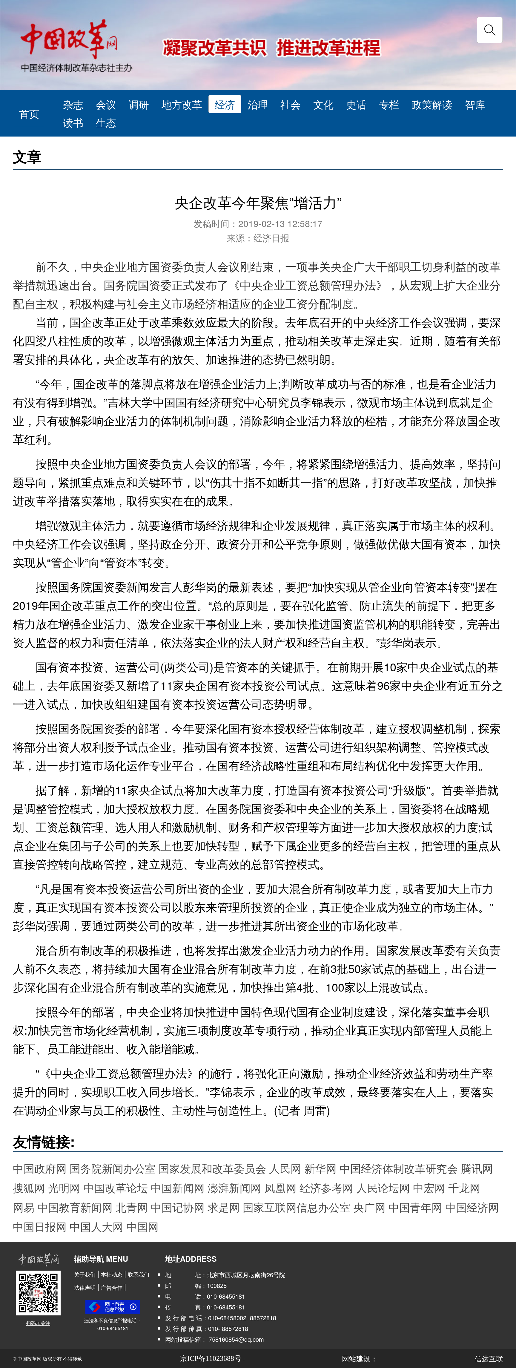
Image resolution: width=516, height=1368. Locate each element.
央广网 (369, 1206)
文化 (323, 104)
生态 (106, 122)
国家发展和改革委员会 (212, 1168)
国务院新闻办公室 (113, 1168)
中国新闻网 (178, 1187)
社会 (290, 104)
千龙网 (464, 1187)
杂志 (73, 104)
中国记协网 (178, 1206)
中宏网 (429, 1187)
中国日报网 (40, 1226)
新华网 (320, 1168)
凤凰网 (280, 1187)
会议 (106, 104)
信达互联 (488, 1358)
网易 (23, 1206)
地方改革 (182, 104)
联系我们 (138, 1274)
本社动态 (111, 1274)
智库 (475, 104)
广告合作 (111, 1287)
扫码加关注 (38, 1323)
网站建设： (360, 1358)
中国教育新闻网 (75, 1206)
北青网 (132, 1206)
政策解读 (432, 104)
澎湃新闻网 (234, 1187)
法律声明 (85, 1287)
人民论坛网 (383, 1187)
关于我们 (85, 1274)
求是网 (224, 1206)
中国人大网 (96, 1226)
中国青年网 (415, 1206)
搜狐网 (29, 1187)
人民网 (285, 1168)
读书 (73, 122)
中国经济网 (472, 1206)
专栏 (389, 104)
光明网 (64, 1187)
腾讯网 (477, 1168)
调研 (139, 104)
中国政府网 (40, 1168)
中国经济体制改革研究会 (399, 1168)
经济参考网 (326, 1187)
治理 (258, 104)
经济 (225, 104)
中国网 (142, 1226)
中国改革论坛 (115, 1187)
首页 (29, 113)
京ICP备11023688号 (210, 1358)
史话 (356, 104)
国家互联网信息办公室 (296, 1206)
